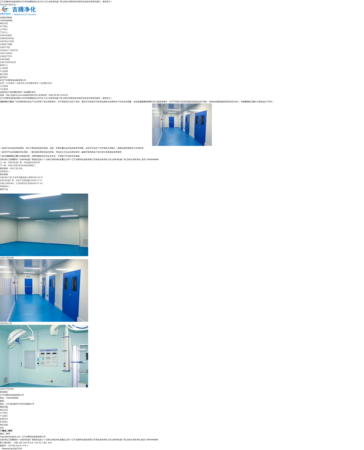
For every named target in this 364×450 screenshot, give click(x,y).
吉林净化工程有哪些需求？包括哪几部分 (34, 83)
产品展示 (4, 415)
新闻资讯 (4, 418)
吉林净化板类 (6, 35)
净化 (20, 168)
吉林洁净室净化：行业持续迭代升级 (21, 183)
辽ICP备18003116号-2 (18, 445)
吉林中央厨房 (6, 53)
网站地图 (4, 424)
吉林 (25, 442)
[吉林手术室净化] (44, 355)
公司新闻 (4, 68)
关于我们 (4, 26)
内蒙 (16, 442)
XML (2, 427)
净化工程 (14, 168)
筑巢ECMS (17, 448)
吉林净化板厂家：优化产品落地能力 (21, 180)
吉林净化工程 (42, 1)
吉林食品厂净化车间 (9, 50)
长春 (50, 442)
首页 (2, 83)
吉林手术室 (5, 47)
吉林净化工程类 (7, 41)
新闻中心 (4, 65)
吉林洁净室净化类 (8, 62)
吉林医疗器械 (6, 44)
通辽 (45, 442)
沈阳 (20, 442)
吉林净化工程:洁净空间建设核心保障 (21, 177)
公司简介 (4, 29)
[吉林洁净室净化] (44, 224)
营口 (41, 442)
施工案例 (4, 74)
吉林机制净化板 (7, 38)
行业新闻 (4, 71)
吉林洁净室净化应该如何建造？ (22, 165)
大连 (36, 442)
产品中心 (4, 32)
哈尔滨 (31, 442)
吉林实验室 (5, 59)
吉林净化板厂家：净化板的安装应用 (24, 162)
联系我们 (4, 77)
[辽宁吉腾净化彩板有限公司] (18, 10)
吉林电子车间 (6, 56)
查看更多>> (5, 171)
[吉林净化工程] (44, 290)
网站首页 (4, 23)
